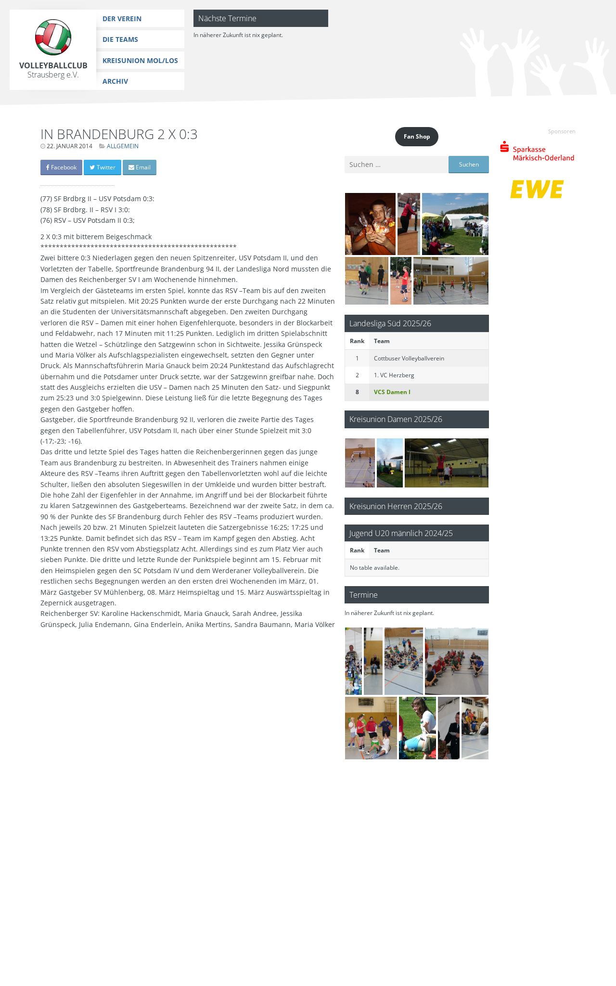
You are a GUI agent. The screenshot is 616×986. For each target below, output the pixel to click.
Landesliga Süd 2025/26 (390, 323)
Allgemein (123, 146)
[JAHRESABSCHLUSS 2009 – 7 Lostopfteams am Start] (371, 728)
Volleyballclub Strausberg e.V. (53, 70)
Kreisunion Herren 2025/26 (395, 506)
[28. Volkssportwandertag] (455, 224)
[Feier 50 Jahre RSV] (353, 661)
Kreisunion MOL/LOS (140, 60)
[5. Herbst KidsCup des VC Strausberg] (450, 281)
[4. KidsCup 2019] (366, 281)
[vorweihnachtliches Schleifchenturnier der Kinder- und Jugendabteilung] (456, 661)
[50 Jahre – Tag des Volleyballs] (360, 462)
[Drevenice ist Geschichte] (400, 281)
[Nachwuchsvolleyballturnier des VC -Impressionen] (404, 661)
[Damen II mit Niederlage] (409, 224)
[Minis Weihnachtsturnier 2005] (446, 462)
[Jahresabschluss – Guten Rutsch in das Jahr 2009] (373, 661)
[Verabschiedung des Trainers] (370, 224)
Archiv (115, 81)
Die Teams (120, 39)
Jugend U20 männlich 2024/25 (401, 532)
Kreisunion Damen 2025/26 (395, 418)
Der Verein (122, 18)
